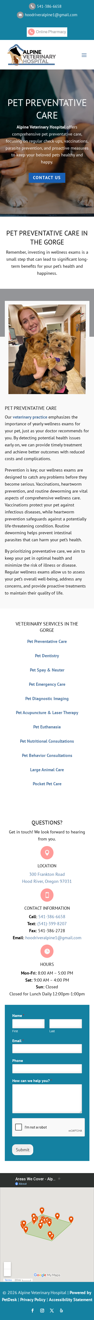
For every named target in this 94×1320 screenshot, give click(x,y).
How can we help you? (32, 1080)
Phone (17, 1060)
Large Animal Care (47, 769)
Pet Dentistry (47, 655)
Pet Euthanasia (47, 727)
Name (18, 1015)
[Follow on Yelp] (61, 1310)
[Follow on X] (52, 1310)
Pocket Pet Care (47, 783)
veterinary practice (30, 417)
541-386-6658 (51, 916)
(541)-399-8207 (52, 923)
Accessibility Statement (70, 1299)
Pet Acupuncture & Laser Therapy (47, 712)
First (15, 1031)
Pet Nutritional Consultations (47, 741)
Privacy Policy (33, 1299)
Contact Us (47, 177)
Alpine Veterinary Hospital (41, 127)
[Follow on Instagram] (42, 1310)
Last (52, 1031)
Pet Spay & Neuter (47, 670)
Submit (22, 1149)
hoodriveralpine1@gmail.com (53, 937)
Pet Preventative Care (47, 641)
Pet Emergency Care (47, 684)
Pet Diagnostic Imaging (47, 698)
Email (18, 1040)
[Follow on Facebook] (32, 1310)
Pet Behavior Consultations (47, 755)
